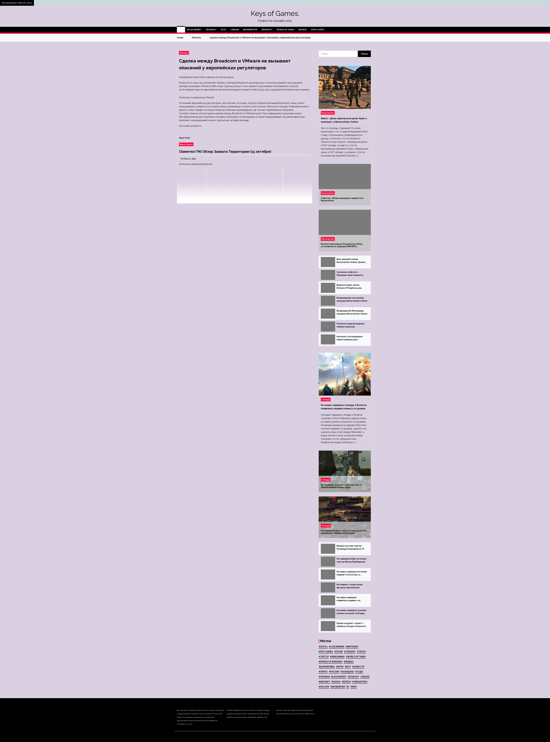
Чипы (353, 687)
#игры (339, 666)
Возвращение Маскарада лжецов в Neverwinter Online (352, 312)
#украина (324, 677)
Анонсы (335, 682)
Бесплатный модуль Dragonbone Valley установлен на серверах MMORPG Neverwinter (342, 245)
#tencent (350, 651)
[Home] (181, 30)
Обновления (337, 687)
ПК (347, 687)
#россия (334, 672)
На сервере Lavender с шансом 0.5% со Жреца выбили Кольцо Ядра (341, 486)
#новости (358, 666)
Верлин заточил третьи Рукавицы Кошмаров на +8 (350, 547)
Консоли (324, 687)
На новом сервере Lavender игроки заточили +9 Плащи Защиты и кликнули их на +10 (352, 612)
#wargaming (337, 656)
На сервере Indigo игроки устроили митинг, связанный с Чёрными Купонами (344, 532)
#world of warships (330, 661)
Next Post (184, 138)
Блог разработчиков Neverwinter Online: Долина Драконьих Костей (351, 261)
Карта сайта (317, 30)
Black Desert (194, 30)
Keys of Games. (275, 13)
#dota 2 (323, 646)
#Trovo (361, 651)
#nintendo (352, 646)
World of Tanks (285, 30)
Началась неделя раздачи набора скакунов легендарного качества (350, 325)
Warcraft (267, 30)
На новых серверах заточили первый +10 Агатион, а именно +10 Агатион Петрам (352, 573)
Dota (223, 30)
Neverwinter (250, 30)
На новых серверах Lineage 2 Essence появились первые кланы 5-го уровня (344, 407)
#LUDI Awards (336, 646)
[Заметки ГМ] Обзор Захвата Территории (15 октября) (225, 151)
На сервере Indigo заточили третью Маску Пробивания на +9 (351, 560)
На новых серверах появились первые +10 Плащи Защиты (348, 599)
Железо (302, 30)
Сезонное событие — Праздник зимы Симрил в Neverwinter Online (350, 274)
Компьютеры (359, 682)
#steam (338, 651)
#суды (359, 672)
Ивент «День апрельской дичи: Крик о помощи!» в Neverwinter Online (344, 120)
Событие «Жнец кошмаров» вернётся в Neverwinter (342, 199)
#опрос (323, 672)
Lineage (235, 30)
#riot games (326, 651)
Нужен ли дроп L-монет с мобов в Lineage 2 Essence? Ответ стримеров (351, 625)
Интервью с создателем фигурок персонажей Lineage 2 (350, 586)
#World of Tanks (356, 656)
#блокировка (327, 666)
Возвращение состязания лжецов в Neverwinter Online (352, 299)
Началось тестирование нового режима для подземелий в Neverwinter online (351, 338)
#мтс (348, 666)
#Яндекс (349, 661)
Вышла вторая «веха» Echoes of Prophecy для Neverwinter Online (349, 287)
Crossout (211, 30)
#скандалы (347, 672)
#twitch (324, 656)
